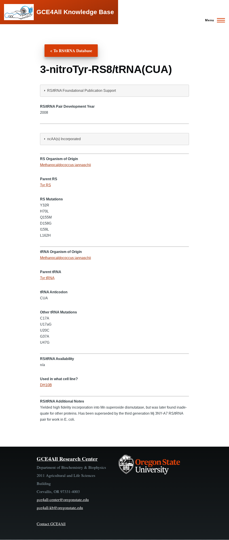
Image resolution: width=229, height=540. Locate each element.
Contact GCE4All (51, 523)
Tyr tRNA (47, 278)
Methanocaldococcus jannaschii (65, 165)
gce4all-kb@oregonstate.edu (60, 507)
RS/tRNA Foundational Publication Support (81, 90)
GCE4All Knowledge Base (75, 12)
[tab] (114, 91)
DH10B (46, 385)
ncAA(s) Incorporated (64, 139)
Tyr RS (45, 185)
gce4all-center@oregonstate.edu (63, 499)
